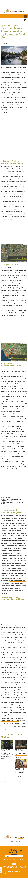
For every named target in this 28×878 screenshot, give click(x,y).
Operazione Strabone (7, 288)
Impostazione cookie (14, 845)
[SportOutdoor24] (14, 11)
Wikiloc (17, 204)
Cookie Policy (12, 873)
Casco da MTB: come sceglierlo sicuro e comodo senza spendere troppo (20, 771)
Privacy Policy (5, 873)
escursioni (4, 781)
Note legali (14, 874)
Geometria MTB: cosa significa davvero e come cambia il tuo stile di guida (21, 752)
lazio (14, 781)
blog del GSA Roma (8, 176)
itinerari (10, 781)
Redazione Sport (5, 41)
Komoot (23, 204)
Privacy (1, 870)
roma (18, 781)
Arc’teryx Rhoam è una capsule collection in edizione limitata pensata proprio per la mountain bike (7, 753)
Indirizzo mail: (14, 854)
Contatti (18, 841)
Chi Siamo (11, 841)
